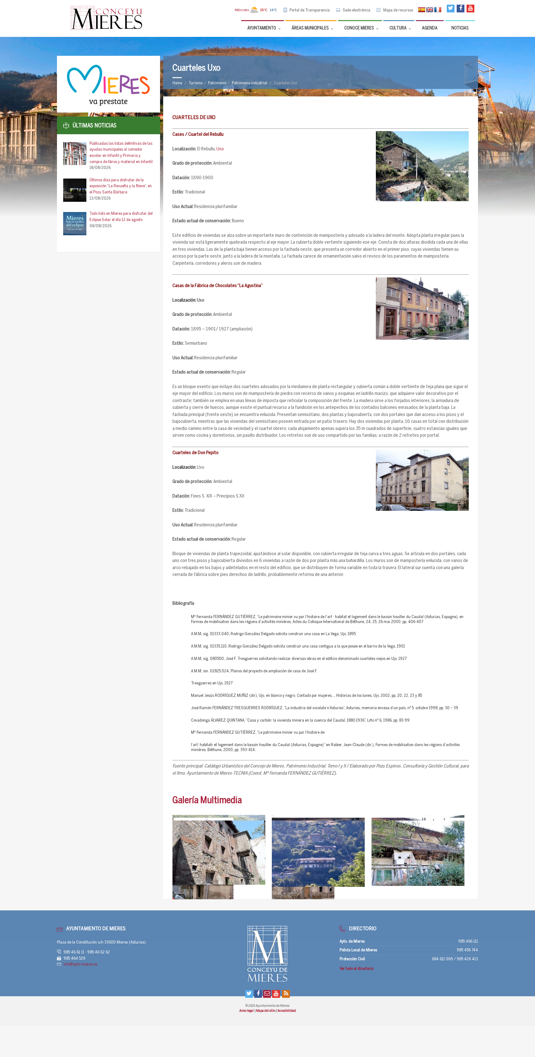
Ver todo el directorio (356, 969)
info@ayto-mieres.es (80, 964)
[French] (437, 10)
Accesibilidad (286, 1010)
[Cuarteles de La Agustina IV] (221, 852)
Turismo (195, 83)
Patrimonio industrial (249, 83)
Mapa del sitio (266, 1010)
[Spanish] (421, 10)
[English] (429, 10)
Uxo (220, 149)
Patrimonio (217, 83)
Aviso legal (246, 1010)
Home (177, 83)
